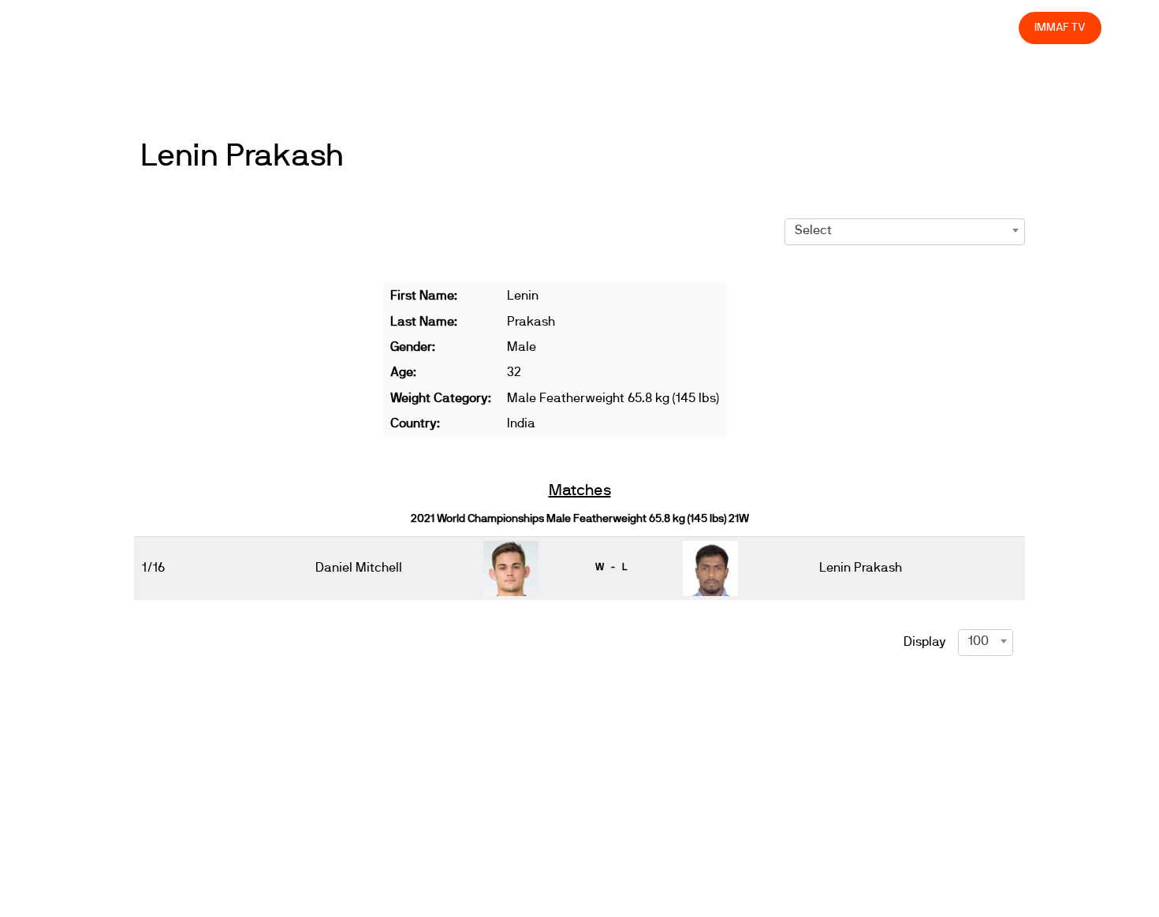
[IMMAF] (95, 28)
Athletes (866, 27)
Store (992, 27)
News (543, 27)
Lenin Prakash (242, 156)
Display (925, 642)
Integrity (933, 27)
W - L (611, 567)
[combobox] (904, 230)
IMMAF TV (1059, 27)
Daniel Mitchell (358, 567)
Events (599, 27)
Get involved (728, 27)
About (656, 27)
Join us (802, 27)
